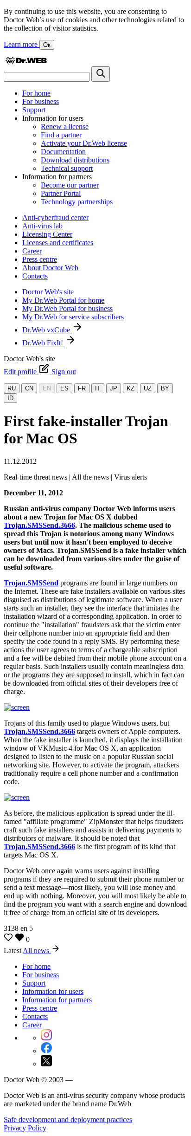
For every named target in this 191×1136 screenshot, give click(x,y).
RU (11, 388)
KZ (130, 388)
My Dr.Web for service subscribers (73, 317)
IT (98, 388)
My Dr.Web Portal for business (67, 308)
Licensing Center (47, 234)
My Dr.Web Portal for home (63, 300)
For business (40, 101)
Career (32, 251)
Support (33, 110)
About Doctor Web (50, 268)
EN (47, 388)
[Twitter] (46, 1064)
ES (64, 388)
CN (29, 388)
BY (165, 388)
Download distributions (75, 160)
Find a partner (61, 135)
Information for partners (57, 1000)
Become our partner (70, 185)
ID (10, 398)
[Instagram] (46, 1038)
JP (113, 388)
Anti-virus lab (42, 226)
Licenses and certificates (57, 243)
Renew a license (65, 126)
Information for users (52, 991)
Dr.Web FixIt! (43, 343)
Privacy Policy (25, 1128)
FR (82, 388)
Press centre (39, 259)
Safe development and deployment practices (68, 1119)
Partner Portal (61, 193)
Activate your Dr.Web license (84, 143)
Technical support (67, 168)
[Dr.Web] (26, 62)
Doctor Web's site (48, 292)
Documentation (63, 152)
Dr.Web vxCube (47, 330)
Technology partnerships (77, 202)
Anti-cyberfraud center (55, 217)
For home (36, 93)
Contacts (35, 276)
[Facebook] (46, 1051)
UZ (148, 388)
